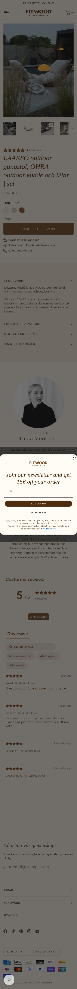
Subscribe (38, 503)
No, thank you (39, 513)
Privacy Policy (49, 529)
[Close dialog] (74, 457)
